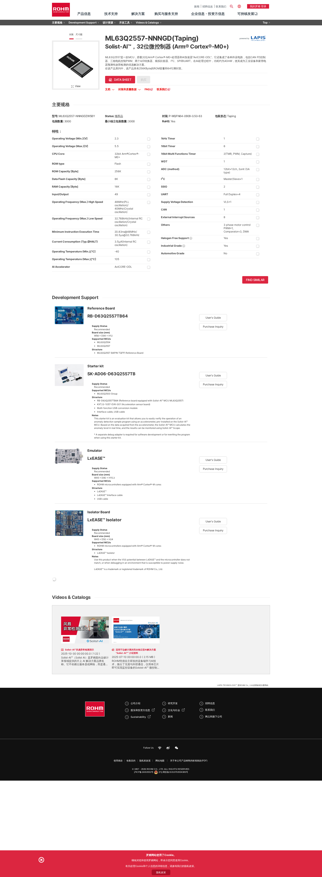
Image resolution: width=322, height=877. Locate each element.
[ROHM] (61, 11)
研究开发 (173, 703)
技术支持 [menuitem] (111, 14)
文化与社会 (174, 710)
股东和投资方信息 (140, 710)
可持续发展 (245, 14)
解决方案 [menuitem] (138, 14)
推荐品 (119, 116)
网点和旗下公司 (213, 716)
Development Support (83, 22)
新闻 (196, 6)
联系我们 (221, 6)
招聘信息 (207, 6)
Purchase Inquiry (213, 326)
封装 (71, 34)
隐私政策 (161, 872)
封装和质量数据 (127, 89)
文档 (108, 89)
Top (265, 22)
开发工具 (124, 22)
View (77, 86)
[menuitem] (246, 14)
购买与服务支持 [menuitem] (166, 14)
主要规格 (57, 22)
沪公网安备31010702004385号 (173, 772)
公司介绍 (135, 703)
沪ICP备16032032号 (144, 772)
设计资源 (108, 22)
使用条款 (118, 760)
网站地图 (159, 760)
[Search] (231, 6)
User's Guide (213, 317)
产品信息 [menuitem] (84, 14)
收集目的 (131, 760)
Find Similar (255, 280)
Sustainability (138, 716)
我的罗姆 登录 (258, 6)
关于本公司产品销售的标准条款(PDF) (188, 760)
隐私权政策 (145, 760)
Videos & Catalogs (147, 22)
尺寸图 (79, 34)
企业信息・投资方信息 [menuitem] (208, 14)
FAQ (147, 89)
